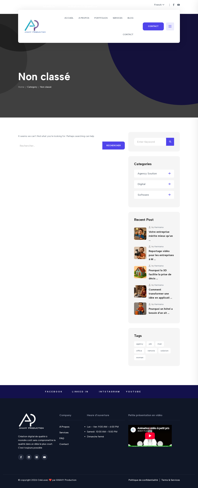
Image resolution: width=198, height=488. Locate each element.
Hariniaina (159, 227)
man (160, 344)
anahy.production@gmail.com (82, 6)
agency (139, 344)
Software (143, 194)
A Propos (64, 426)
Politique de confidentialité (143, 480)
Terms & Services (170, 480)
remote (151, 351)
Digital (141, 184)
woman (139, 357)
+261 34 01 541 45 (27, 5)
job (150, 344)
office (139, 351)
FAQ (61, 438)
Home (21, 87)
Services (64, 432)
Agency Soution (147, 173)
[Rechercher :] (60, 147)
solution (164, 351)
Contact (153, 26)
